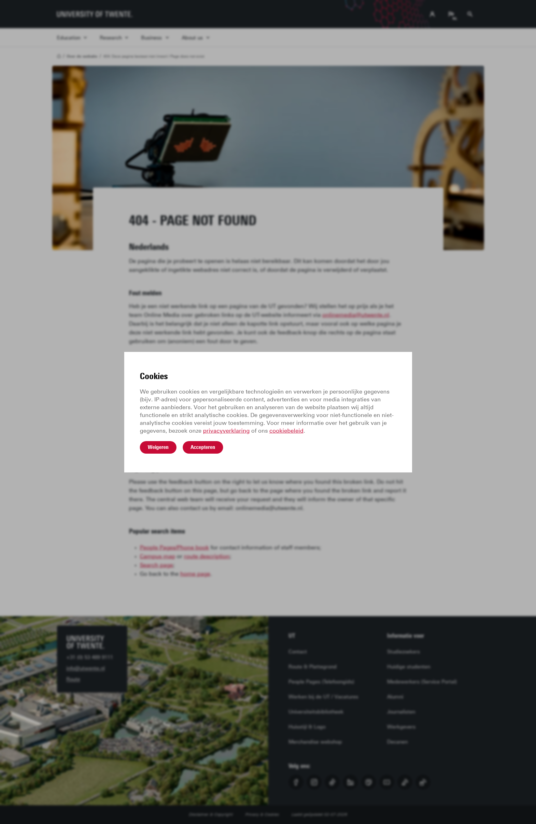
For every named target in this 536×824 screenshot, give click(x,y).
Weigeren (158, 447)
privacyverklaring (226, 430)
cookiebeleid (286, 430)
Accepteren (203, 447)
